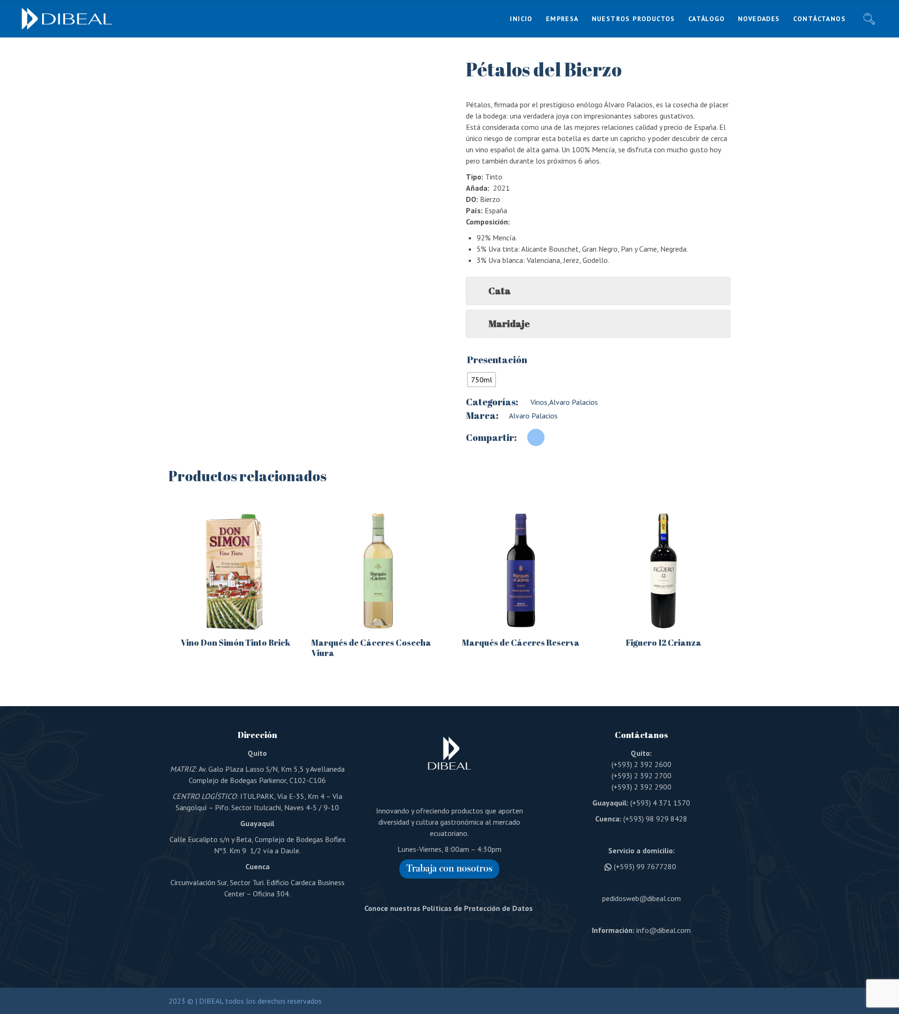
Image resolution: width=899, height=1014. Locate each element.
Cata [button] (499, 290)
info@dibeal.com (663, 930)
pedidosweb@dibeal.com (641, 898)
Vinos (538, 402)
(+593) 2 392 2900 (641, 786)
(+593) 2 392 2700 (641, 775)
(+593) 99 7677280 (645, 866)
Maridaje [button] (509, 323)
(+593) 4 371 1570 (660, 802)
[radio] (481, 380)
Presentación (497, 359)
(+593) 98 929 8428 (655, 818)
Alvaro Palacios (573, 402)
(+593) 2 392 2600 (641, 764)
